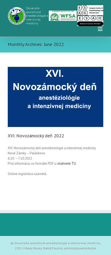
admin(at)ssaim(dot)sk (80, 248)
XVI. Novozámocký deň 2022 (36, 136)
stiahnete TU (66, 163)
